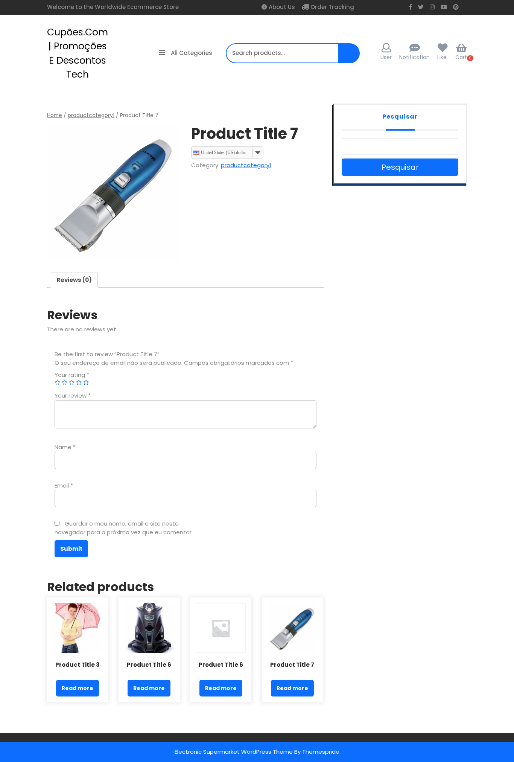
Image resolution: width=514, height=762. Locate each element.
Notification (414, 57)
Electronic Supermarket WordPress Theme (234, 752)
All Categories (191, 53)
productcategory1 (91, 115)
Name (65, 447)
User (386, 57)
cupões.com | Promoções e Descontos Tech (77, 53)
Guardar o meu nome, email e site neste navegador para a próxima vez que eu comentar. (124, 528)
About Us (281, 7)
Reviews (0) (74, 280)
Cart (461, 57)
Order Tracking (331, 7)
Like (442, 57)
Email (64, 485)
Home (54, 115)
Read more (77, 688)
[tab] (74, 280)
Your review (73, 395)
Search (346, 57)
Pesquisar (400, 116)
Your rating (72, 375)
